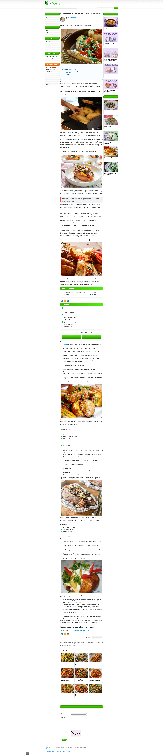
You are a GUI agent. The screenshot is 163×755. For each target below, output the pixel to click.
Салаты (47, 73)
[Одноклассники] (65, 301)
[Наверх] (27, 753)
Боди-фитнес (48, 20)
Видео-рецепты (66, 77)
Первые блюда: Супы (50, 69)
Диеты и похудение (50, 18)
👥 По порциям (71, 336)
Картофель (65, 344)
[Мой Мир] (68, 301)
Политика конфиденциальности (51, 751)
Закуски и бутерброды (50, 75)
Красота (47, 17)
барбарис (79, 456)
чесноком (78, 367)
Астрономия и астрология (51, 56)
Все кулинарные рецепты (63, 7)
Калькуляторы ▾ (73, 7)
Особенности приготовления (69, 69)
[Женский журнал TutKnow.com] (52, 3)
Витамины (48, 33)
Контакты (54, 748)
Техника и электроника (50, 58)
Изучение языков (49, 45)
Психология (48, 22)
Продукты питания (50, 30)
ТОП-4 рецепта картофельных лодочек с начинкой (80, 630)
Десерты (47, 82)
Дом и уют (48, 41)
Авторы (51, 748)
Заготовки (48, 78)
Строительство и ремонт (51, 60)
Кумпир (66, 76)
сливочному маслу (75, 364)
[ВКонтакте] (62, 301)
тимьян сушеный (67, 136)
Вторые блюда (49, 71)
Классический (68, 72)
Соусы (47, 80)
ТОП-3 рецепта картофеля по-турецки (71, 71)
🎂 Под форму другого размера (91, 336)
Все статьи (53, 7)
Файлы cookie (59, 751)
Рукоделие (48, 43)
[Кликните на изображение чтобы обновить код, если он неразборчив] (76, 735)
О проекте (47, 748)
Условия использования (66, 751)
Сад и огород (48, 48)
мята (76, 136)
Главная (47, 7)
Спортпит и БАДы (49, 32)
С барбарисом (68, 74)
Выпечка (47, 76)
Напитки (47, 84)
